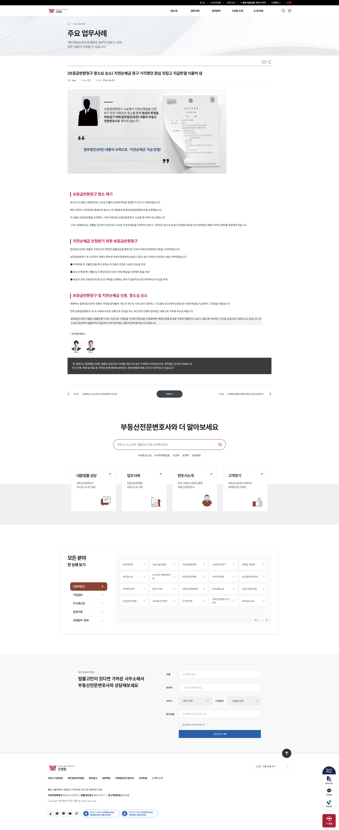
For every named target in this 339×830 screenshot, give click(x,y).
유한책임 (106, 778)
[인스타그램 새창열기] (76, 813)
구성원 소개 (237, 11)
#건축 (176, 455)
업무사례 (195, 11)
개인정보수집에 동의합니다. (193, 724)
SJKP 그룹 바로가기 (265, 766)
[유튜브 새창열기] (70, 813)
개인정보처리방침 (76, 778)
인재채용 (274, 2)
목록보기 (169, 394)
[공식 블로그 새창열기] (57, 813)
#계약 (185, 455)
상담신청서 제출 (219, 734)
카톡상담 (329, 795)
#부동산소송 (144, 455)
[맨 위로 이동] (286, 753)
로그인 (202, 2)
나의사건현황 (215, 2)
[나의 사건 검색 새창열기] (50, 813)
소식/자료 (258, 11)
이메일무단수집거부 (124, 778)
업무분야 (216, 11)
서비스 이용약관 (55, 778)
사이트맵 (143, 778)
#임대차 (196, 455)
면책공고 (93, 778)
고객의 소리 (230, 2)
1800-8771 (254, 2)
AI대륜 (288, 2)
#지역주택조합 (162, 455)
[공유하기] (269, 62)
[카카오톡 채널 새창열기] (63, 813)
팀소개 (174, 11)
